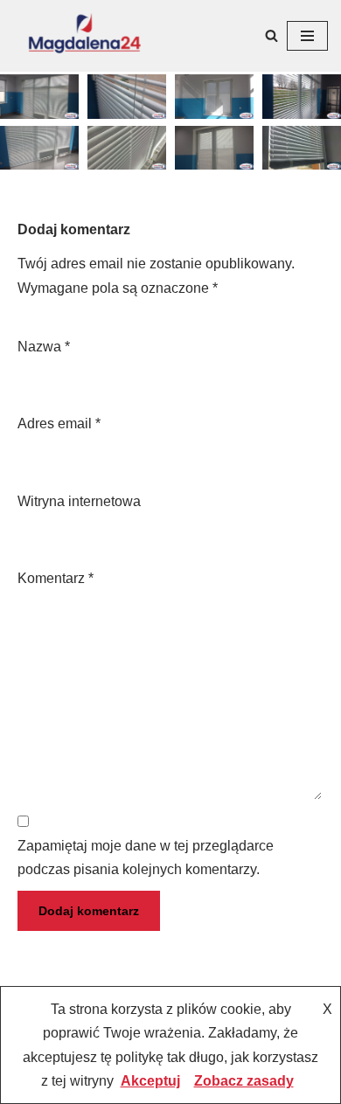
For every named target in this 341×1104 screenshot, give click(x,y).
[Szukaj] (271, 35)
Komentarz (55, 578)
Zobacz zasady (244, 1080)
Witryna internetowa (79, 501)
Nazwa (43, 346)
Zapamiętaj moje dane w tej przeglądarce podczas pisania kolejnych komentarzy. (145, 857)
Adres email (59, 423)
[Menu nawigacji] (307, 36)
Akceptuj (150, 1080)
